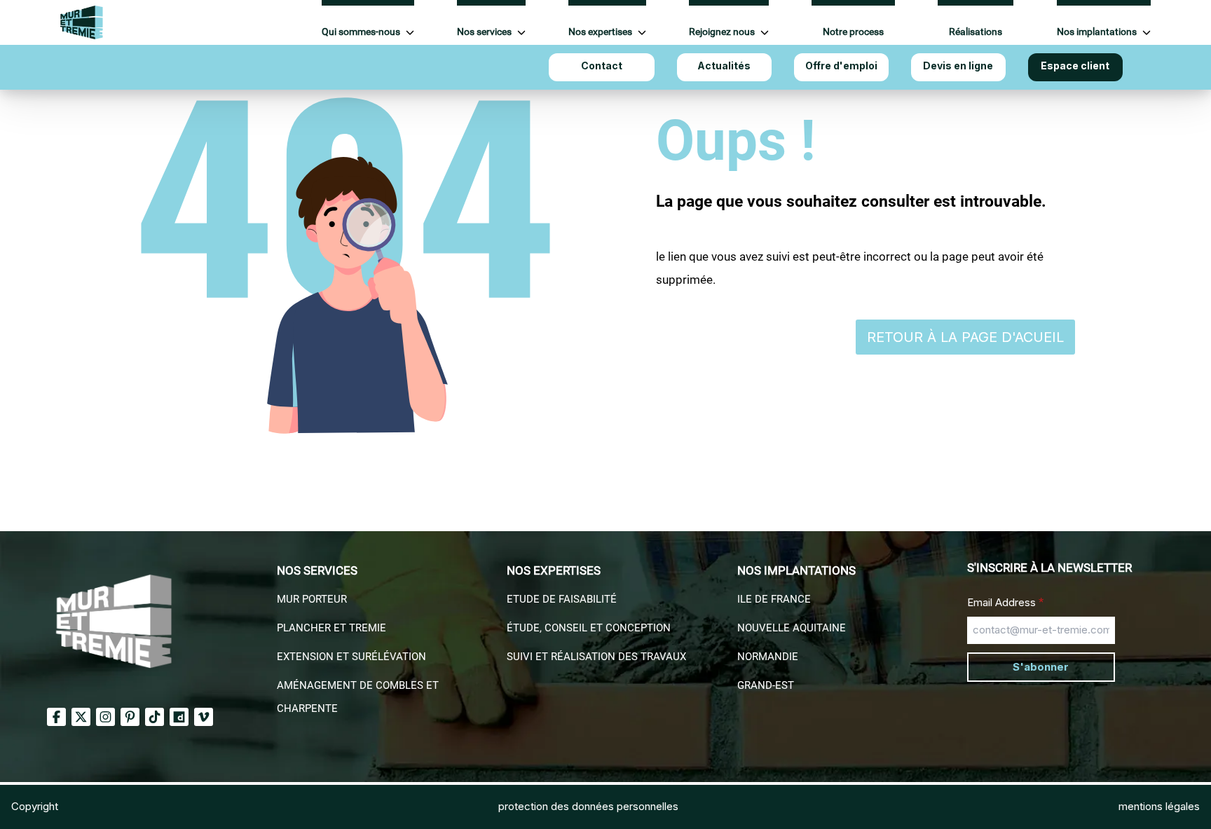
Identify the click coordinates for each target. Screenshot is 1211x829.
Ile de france (774, 599)
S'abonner (1041, 666)
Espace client (1075, 65)
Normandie (767, 656)
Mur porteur (312, 599)
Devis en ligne (958, 65)
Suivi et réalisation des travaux (596, 656)
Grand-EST (765, 685)
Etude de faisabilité (562, 599)
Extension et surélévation (351, 656)
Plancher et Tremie (331, 628)
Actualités (724, 65)
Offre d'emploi (841, 65)
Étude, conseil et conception (589, 628)
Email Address (1005, 602)
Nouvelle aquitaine (791, 628)
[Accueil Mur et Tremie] (81, 22)
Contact (601, 65)
